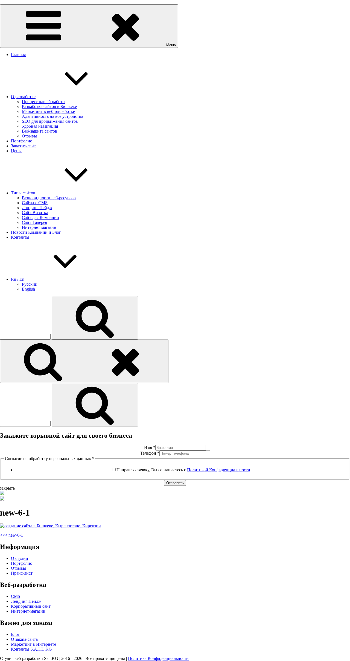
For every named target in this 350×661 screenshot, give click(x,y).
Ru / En (17, 279)
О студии (19, 558)
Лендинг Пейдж (26, 601)
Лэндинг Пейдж (37, 207)
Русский (29, 284)
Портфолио (21, 141)
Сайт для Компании (40, 217)
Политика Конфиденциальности (158, 658)
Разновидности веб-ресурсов (49, 197)
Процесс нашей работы (43, 101)
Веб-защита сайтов (39, 131)
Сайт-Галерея (34, 222)
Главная (18, 54)
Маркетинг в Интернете (33, 644)
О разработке (23, 96)
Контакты (20, 237)
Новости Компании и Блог (36, 232)
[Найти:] (26, 336)
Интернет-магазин (39, 227)
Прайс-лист (22, 573)
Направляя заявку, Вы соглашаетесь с (183, 469)
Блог (15, 634)
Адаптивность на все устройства (52, 116)
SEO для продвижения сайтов (50, 121)
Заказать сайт (23, 146)
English (28, 289)
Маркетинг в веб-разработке (48, 111)
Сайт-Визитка (35, 212)
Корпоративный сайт (31, 606)
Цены (16, 150)
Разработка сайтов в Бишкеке (49, 106)
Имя (149, 447)
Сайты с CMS (35, 202)
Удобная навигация (40, 126)
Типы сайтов (23, 193)
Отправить (175, 483)
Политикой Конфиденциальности (218, 469)
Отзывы (29, 136)
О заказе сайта (24, 639)
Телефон (149, 453)
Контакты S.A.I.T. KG (31, 649)
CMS (15, 596)
